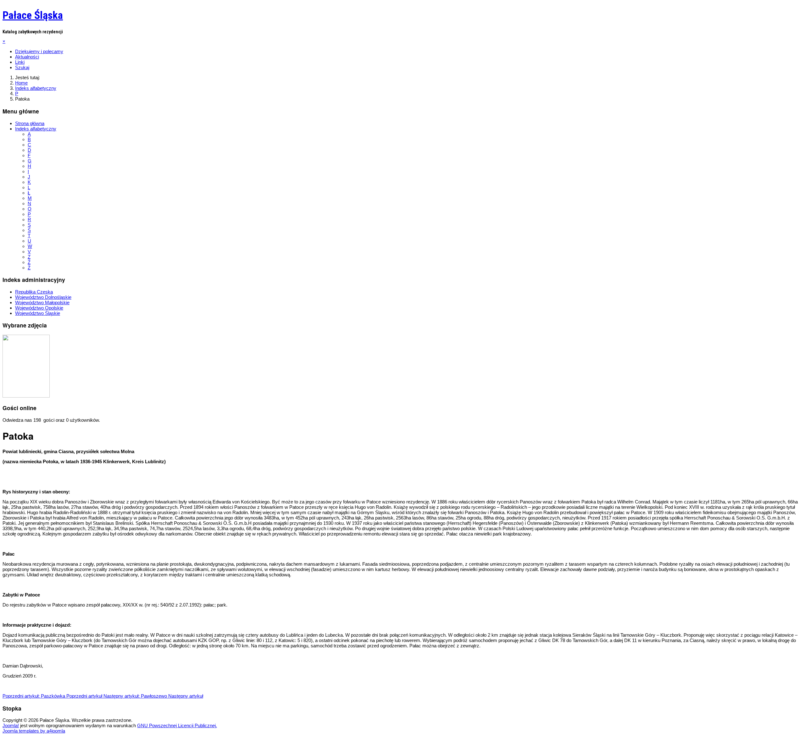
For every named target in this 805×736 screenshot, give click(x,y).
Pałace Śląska (33, 15)
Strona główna (29, 123)
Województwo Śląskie (37, 313)
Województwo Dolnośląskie (43, 297)
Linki (20, 62)
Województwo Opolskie (39, 307)
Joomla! (11, 725)
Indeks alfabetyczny (35, 128)
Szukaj (22, 67)
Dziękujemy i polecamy (39, 51)
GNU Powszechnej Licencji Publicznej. (177, 725)
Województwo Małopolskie (42, 302)
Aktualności (27, 56)
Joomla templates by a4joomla (34, 730)
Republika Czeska (34, 291)
